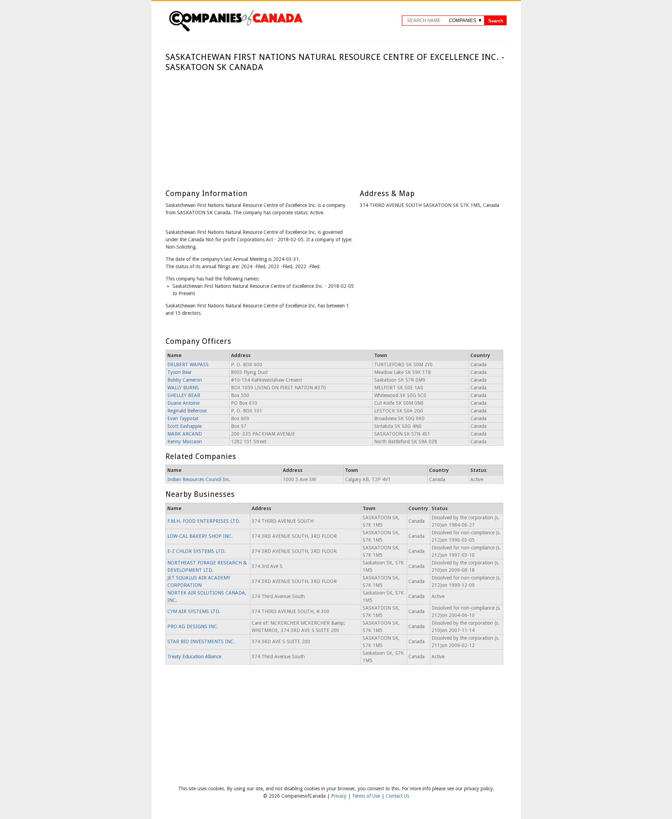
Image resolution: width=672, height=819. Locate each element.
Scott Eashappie (184, 426)
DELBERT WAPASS (188, 364)
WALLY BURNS (183, 387)
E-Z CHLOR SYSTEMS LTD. (196, 551)
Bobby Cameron (184, 380)
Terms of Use (367, 796)
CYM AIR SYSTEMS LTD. (193, 611)
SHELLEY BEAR (183, 395)
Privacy (339, 796)
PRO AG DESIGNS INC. (192, 626)
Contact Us (397, 796)
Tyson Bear (179, 372)
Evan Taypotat (182, 418)
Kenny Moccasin (184, 441)
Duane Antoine (183, 403)
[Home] (236, 30)
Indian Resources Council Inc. (199, 479)
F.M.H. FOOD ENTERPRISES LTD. (203, 521)
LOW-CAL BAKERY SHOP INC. (200, 536)
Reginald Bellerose (186, 411)
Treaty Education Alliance (194, 656)
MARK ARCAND (184, 434)
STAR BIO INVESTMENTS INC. (201, 641)
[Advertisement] (334, 125)
